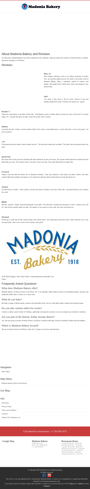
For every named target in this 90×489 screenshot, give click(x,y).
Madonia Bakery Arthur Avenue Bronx (14, 383)
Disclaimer (5, 403)
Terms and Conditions (9, 410)
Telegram (46, 486)
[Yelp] (50, 476)
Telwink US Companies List (11, 417)
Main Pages (6, 371)
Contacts (5, 414)
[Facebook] (44, 476)
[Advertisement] (45, 32)
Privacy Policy (6, 406)
